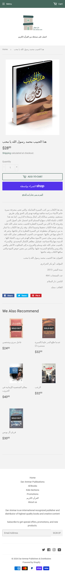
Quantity (6, 161)
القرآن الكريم (33, 498)
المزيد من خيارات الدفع (32, 194)
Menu (9, 4)
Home (5, 49)
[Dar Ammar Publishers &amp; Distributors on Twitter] (43, 550)
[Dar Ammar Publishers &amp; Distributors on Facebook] (48, 550)
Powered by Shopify (31, 562)
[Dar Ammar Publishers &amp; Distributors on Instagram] (54, 550)
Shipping (6, 153)
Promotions (32, 494)
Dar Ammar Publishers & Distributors (34, 558)
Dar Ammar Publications (32, 482)
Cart (60, 4)
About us (32, 502)
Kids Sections (32, 490)
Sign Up (57, 533)
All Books (32, 486)
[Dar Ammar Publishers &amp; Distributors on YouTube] (59, 550)
